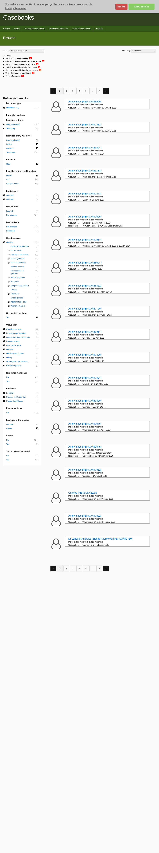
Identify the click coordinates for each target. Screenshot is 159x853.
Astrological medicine (58, 29)
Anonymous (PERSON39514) (84, 331)
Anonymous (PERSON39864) (84, 147)
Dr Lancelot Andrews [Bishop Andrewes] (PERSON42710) (100, 538)
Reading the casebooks (34, 29)
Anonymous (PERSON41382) (84, 124)
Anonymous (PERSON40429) (84, 354)
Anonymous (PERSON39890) (84, 400)
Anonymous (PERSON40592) (84, 515)
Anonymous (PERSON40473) (84, 193)
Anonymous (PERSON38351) (84, 285)
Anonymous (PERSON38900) (84, 101)
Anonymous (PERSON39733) (84, 170)
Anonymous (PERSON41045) (84, 446)
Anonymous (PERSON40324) (84, 377)
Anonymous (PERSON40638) (84, 239)
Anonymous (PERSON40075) (84, 423)
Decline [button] (121, 6)
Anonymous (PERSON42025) (84, 216)
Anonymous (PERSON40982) (84, 469)
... (92, 91)
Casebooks (18, 17)
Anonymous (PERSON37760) (84, 308)
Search (17, 29)
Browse (6, 29)
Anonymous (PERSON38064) (84, 262)
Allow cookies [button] (141, 6)
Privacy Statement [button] (15, 8)
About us (99, 29)
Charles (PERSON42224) (82, 492)
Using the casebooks (81, 29)
